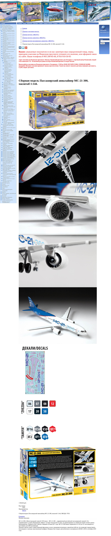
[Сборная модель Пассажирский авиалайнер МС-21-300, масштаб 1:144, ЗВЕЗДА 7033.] (57, 130)
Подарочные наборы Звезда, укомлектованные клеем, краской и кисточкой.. (8, 114)
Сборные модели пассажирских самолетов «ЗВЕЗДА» (8, 63)
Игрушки (4, 196)
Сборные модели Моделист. (8, 139)
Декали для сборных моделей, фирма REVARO (9, 169)
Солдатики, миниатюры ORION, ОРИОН (8, 146)
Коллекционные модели (7, 26)
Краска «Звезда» (6, 119)
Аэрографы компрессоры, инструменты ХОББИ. (7, 28)
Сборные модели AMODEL (8, 151)
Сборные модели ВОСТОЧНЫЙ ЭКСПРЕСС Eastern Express (8, 141)
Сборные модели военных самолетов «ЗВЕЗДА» (8, 67)
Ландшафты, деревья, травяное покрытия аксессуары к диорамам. (9, 171)
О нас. (24, 23)
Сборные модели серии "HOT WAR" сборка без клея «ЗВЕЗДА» (9, 106)
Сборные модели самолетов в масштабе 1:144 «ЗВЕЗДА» (8, 74)
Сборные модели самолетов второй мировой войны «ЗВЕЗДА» (8, 71)
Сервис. (41, 23)
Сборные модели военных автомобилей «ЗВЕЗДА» (8, 90)
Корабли (4, 192)
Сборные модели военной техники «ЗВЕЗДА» (8, 123)
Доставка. (35, 23)
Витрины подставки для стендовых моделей (8, 167)
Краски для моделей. (7, 159)
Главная (24, 28)
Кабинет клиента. (48, 23)
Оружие (4, 184)
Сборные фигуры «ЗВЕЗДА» (7, 100)
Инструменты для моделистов (6, 54)
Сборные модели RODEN (8, 153)
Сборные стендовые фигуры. (9, 46)
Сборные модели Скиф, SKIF (9, 154)
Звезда (24, 510)
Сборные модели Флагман (8, 152)
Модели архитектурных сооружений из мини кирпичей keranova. (9, 174)
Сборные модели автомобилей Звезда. (7, 96)
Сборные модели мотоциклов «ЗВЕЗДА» (8, 98)
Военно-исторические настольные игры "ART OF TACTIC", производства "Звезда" (8, 110)
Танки (3, 188)
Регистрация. (62, 23)
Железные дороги (6, 183)
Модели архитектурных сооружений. (7, 190)
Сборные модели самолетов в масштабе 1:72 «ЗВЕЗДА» (8, 80)
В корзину (22, 516)
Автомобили (5, 186)
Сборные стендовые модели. (8, 30)
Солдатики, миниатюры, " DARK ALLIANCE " (8, 148)
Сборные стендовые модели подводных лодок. (8, 42)
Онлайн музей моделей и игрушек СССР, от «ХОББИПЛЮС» (7, 201)
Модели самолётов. (6, 25)
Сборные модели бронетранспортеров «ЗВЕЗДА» (7, 93)
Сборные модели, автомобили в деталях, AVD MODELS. (9, 157)
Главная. (20, 23)
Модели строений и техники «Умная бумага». (9, 177)
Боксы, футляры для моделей (9, 165)
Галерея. (55, 23)
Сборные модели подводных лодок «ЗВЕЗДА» (7, 87)
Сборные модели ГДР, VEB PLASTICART (8, 135)
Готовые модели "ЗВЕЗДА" (6, 118)
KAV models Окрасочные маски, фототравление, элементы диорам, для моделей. (8, 162)
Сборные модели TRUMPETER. (6, 133)
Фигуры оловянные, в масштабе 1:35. (7, 181)
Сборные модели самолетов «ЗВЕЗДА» (34, 38)
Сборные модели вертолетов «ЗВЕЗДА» (8, 83)
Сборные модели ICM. (7, 129)
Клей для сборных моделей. (8, 158)
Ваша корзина (103, 30)
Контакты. (29, 23)
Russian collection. (6, 198)
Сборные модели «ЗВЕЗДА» (9, 57)
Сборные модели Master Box (9, 155)
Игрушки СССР (5, 185)
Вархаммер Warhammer (7, 197)
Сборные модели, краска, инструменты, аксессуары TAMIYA (8, 125)
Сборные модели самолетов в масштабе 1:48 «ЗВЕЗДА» (8, 77)
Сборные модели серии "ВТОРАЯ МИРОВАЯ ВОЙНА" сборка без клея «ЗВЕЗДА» (8, 103)
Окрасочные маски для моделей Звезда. (7, 56)
